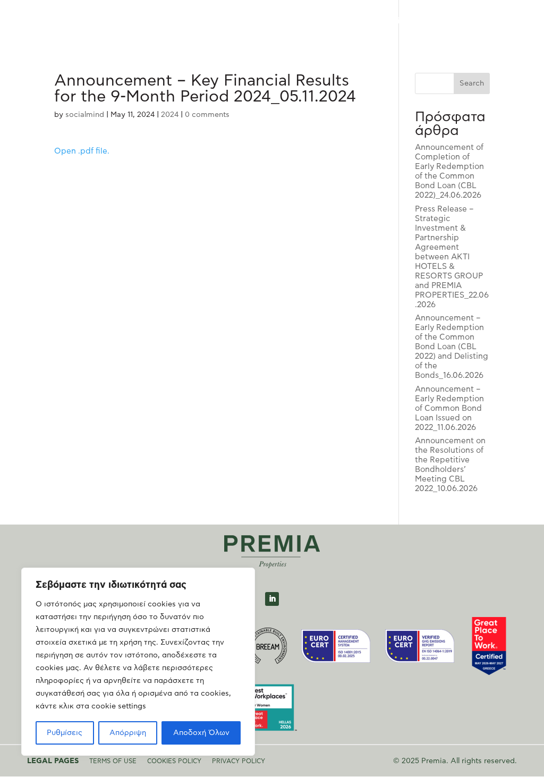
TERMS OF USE (113, 761)
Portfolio (334, 21)
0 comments (207, 115)
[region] (138, 662)
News (433, 21)
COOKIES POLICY (174, 761)
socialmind (84, 115)
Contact (469, 21)
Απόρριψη (127, 733)
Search (472, 83)
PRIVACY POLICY (238, 761)
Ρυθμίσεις (64, 733)
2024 (169, 115)
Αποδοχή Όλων (201, 733)
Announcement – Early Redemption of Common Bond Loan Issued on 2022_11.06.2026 (449, 408)
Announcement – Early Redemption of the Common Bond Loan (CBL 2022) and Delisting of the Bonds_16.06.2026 (451, 346)
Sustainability (386, 21)
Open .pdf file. (81, 151)
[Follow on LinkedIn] (272, 599)
